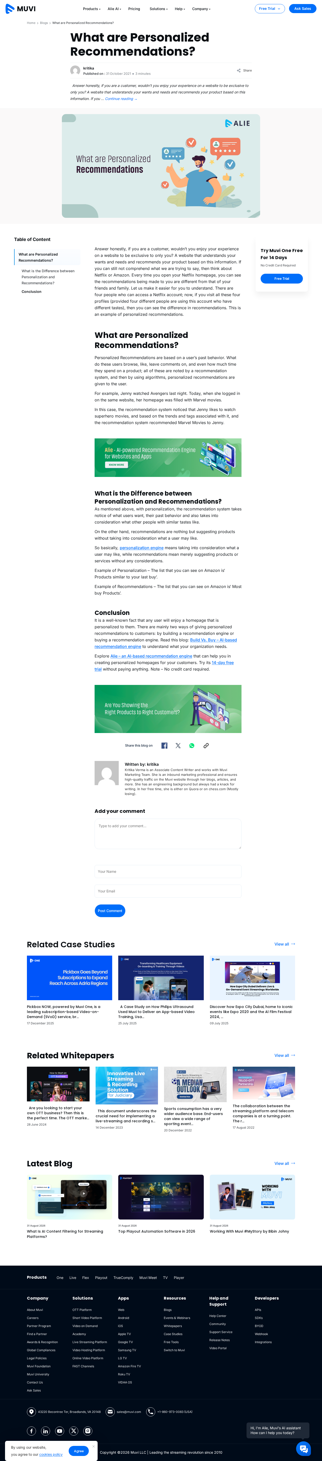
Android (123, 1318)
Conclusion (32, 291)
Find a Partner (37, 1334)
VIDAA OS (125, 1382)
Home (31, 23)
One (60, 1277)
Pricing (134, 9)
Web (121, 1310)
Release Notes (219, 1340)
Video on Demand (85, 1326)
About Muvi (35, 1310)
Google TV (125, 1342)
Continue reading (121, 98)
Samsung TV (127, 1350)
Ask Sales (302, 8)
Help (179, 9)
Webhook (261, 1334)
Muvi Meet (148, 1277)
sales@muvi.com (129, 1412)
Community (217, 1324)
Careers (32, 1318)
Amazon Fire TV (129, 1366)
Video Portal (218, 1348)
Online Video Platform (87, 1358)
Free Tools (171, 1342)
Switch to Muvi (174, 1350)
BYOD (259, 1326)
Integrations (263, 1342)
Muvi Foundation (39, 1366)
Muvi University (38, 1374)
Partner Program (39, 1326)
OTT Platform (82, 1310)
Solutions (157, 9)
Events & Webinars (177, 1318)
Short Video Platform (87, 1318)
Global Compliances (41, 1350)
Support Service (220, 1332)
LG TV (122, 1358)
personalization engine (142, 547)
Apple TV (124, 1334)
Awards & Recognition (42, 1342)
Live (72, 1277)
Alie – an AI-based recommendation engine (151, 655)
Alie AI (113, 9)
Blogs (44, 23)
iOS (120, 1326)
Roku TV (124, 1374)
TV (165, 1277)
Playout (101, 1277)
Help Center (217, 1316)
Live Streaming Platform (89, 1342)
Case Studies (173, 1334)
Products (90, 9)
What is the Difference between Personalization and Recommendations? (48, 277)
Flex (85, 1277)
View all (281, 944)
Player (179, 1277)
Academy (79, 1334)
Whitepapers (173, 1326)
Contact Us (35, 1382)
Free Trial (267, 8)
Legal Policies (37, 1358)
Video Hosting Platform (88, 1350)
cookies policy (51, 1454)
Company (200, 9)
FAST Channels (83, 1366)
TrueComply (123, 1277)
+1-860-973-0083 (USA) (174, 1412)
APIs (258, 1310)
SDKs (259, 1318)
